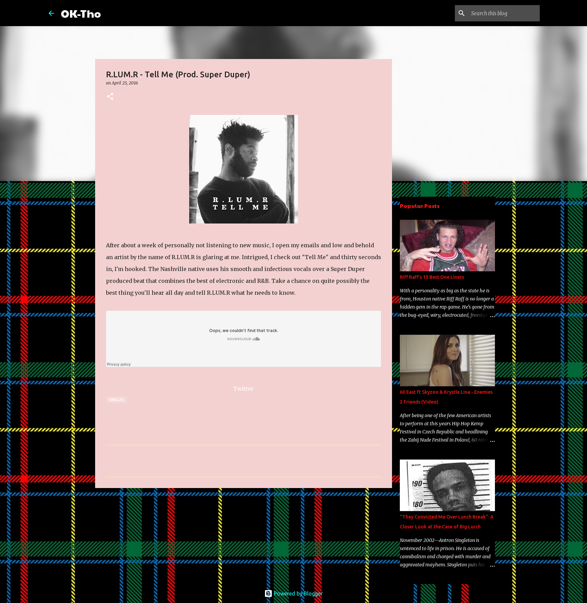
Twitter (243, 388)
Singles (116, 399)
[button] (110, 96)
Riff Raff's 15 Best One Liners (432, 277)
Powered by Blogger (297, 593)
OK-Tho (81, 13)
